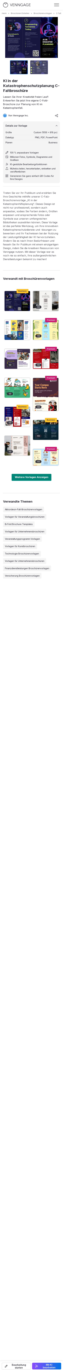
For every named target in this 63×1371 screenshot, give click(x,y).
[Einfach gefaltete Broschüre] (17, 359)
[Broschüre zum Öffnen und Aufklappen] (17, 446)
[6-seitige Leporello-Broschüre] (45, 394)
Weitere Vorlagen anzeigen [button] (31, 477)
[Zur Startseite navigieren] (17, 5)
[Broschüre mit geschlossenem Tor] (17, 330)
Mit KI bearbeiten (49, 1366)
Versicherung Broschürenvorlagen (22, 575)
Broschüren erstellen (20, 13)
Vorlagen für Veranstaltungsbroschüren (24, 516)
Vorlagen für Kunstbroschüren (20, 546)
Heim (4, 13)
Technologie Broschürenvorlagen (22, 553)
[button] (16, 1366)
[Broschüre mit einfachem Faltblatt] (45, 301)
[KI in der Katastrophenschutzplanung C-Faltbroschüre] (17, 301)
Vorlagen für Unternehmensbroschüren (24, 531)
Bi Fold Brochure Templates (19, 524)
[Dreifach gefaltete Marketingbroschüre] (45, 430)
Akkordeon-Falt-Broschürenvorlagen (23, 509)
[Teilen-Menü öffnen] (56, 115)
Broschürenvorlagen (43, 13)
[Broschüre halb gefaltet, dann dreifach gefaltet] (45, 330)
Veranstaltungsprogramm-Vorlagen (22, 539)
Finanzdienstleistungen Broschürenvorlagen (27, 568)
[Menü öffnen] (56, 5)
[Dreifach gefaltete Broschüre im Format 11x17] (45, 457)
